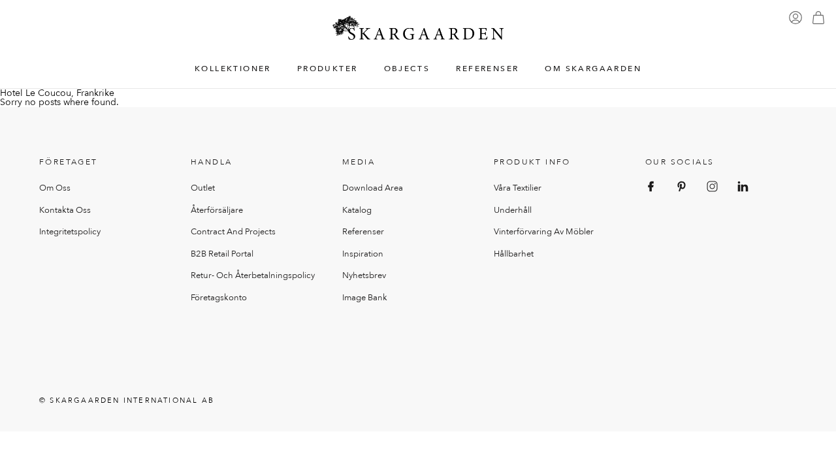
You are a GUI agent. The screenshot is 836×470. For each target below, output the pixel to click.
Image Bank (364, 298)
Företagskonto (219, 298)
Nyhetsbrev (364, 275)
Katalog (357, 210)
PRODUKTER (327, 69)
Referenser (363, 232)
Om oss (55, 188)
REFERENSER (487, 69)
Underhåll (513, 210)
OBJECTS (407, 69)
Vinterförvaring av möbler (544, 232)
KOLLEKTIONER (233, 69)
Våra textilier (517, 188)
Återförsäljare (217, 210)
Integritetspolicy (70, 232)
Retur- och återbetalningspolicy (253, 275)
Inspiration (362, 254)
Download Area (372, 188)
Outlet (203, 188)
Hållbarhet (514, 254)
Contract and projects (233, 232)
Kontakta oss (65, 210)
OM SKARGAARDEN (593, 69)
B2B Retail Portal (222, 254)
